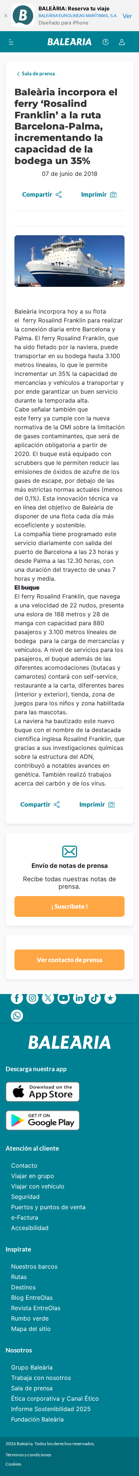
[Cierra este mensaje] (5, 15)
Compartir (37, 194)
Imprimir (94, 194)
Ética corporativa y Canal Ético (55, 1398)
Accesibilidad (30, 1227)
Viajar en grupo (32, 1176)
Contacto (24, 1165)
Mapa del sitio (31, 1328)
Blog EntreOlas (32, 1297)
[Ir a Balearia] (69, 41)
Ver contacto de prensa (69, 960)
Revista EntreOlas (35, 1308)
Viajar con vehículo (37, 1186)
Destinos (23, 1287)
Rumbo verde (30, 1318)
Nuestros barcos (34, 1266)
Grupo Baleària (32, 1367)
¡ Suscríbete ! (69, 906)
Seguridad (25, 1196)
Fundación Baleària (37, 1419)
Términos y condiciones (28, 1454)
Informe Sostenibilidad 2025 (51, 1409)
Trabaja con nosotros (41, 1377)
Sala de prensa (32, 1388)
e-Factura (24, 1217)
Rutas (19, 1276)
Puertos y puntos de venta (48, 1207)
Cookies (13, 1464)
